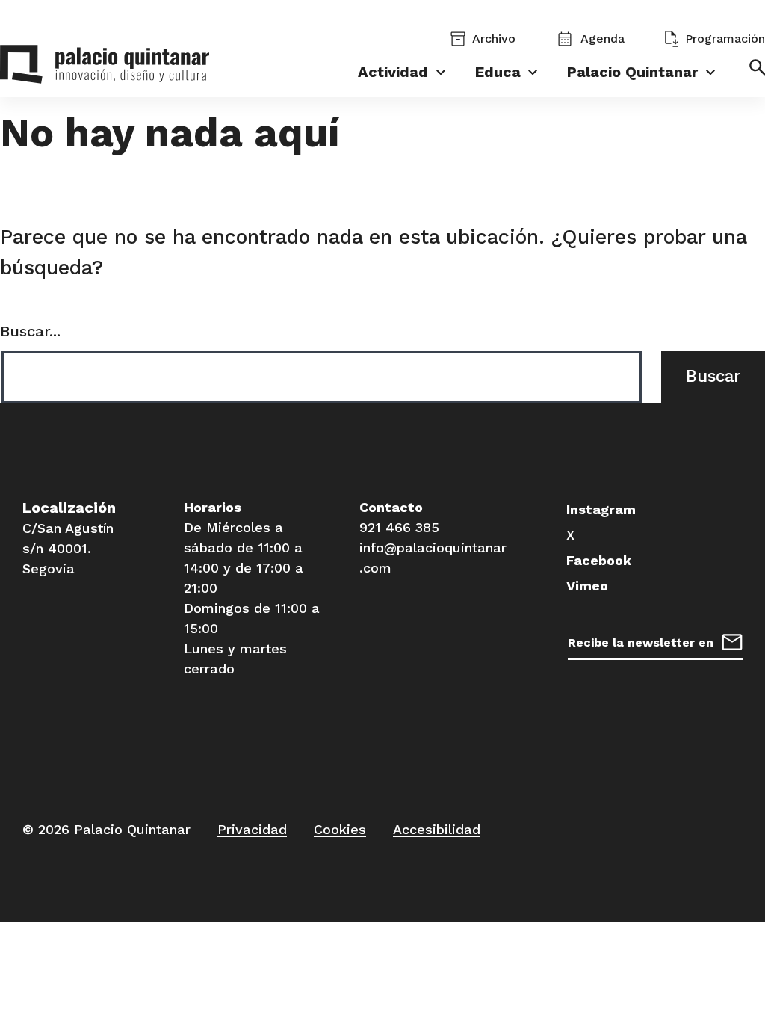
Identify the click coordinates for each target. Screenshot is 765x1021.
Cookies (340, 829)
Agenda (602, 38)
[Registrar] (732, 640)
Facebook (598, 560)
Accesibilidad (436, 829)
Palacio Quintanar (632, 72)
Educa (498, 72)
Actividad (393, 72)
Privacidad (252, 829)
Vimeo (587, 585)
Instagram (601, 509)
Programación (725, 38)
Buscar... (30, 331)
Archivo (493, 38)
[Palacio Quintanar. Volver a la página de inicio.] (104, 67)
